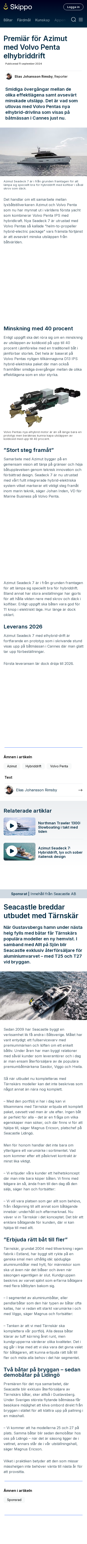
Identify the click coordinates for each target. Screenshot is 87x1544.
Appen (60, 20)
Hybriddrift (33, 766)
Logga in (73, 7)
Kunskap (42, 20)
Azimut (12, 766)
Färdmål (24, 20)
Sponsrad (14, 1500)
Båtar (8, 20)
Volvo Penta (59, 766)
